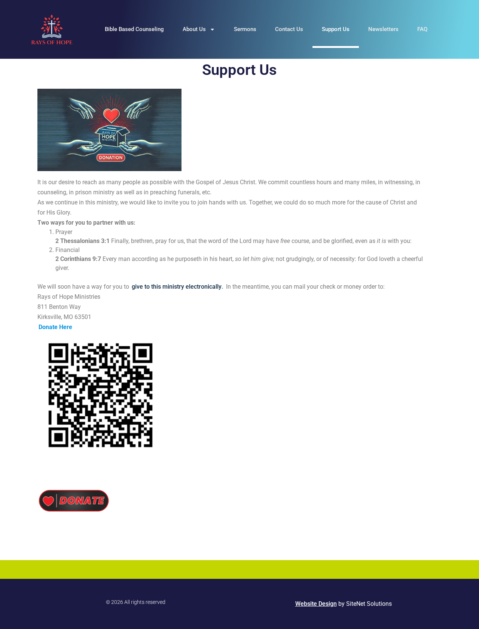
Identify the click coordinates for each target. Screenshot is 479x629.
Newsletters (383, 29)
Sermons (245, 29)
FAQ (422, 29)
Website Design (316, 603)
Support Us (336, 29)
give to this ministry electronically (177, 286)
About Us (194, 29)
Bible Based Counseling (134, 29)
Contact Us (289, 29)
